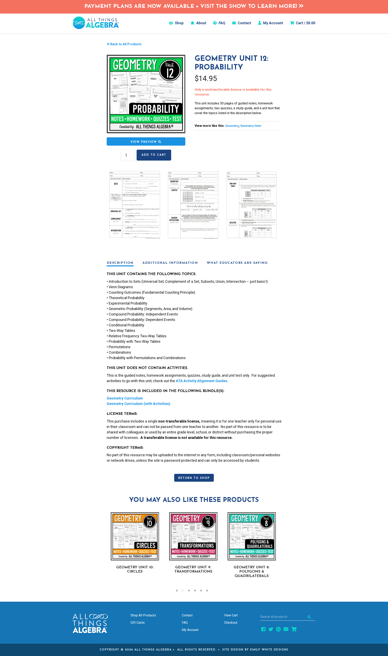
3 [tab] (191, 592)
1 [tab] (179, 592)
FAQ (221, 23)
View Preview (144, 142)
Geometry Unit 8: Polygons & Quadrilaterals (252, 572)
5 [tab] (203, 592)
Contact (244, 23)
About (200, 23)
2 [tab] (185, 592)
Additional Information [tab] (170, 263)
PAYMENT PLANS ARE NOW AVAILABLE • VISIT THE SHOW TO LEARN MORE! (191, 6)
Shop (178, 23)
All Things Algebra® (96, 23)
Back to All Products (125, 44)
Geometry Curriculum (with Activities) (138, 404)
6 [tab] (209, 592)
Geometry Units (250, 125)
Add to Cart (153, 155)
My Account (272, 23)
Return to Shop (194, 478)
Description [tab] (120, 263)
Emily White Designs (269, 649)
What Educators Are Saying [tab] (237, 263)
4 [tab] (197, 592)
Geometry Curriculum (125, 398)
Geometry (232, 125)
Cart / (305, 23)
